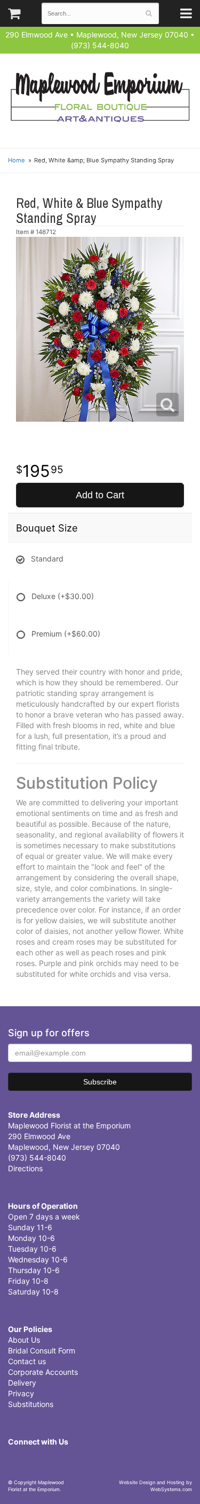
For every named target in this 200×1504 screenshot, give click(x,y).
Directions (25, 1168)
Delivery (22, 1382)
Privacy (21, 1393)
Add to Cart (100, 495)
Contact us (27, 1361)
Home (16, 160)
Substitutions (30, 1404)
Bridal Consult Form (41, 1350)
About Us (24, 1339)
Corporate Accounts (43, 1371)
